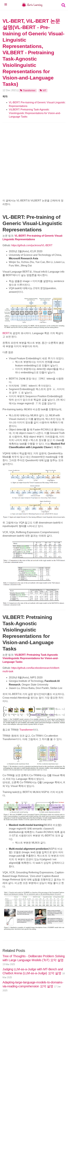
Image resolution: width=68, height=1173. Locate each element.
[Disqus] (34, 1043)
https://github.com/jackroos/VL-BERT (32, 245)
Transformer (29, 90)
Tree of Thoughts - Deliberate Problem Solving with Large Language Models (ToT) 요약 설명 (34, 960)
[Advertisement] (34, 160)
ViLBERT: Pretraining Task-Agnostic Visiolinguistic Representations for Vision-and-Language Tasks (35, 113)
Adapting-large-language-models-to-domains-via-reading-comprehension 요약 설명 (33, 986)
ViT (44, 90)
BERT (6, 333)
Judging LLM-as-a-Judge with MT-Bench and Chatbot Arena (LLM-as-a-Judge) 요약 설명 (34, 973)
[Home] (32, 5)
